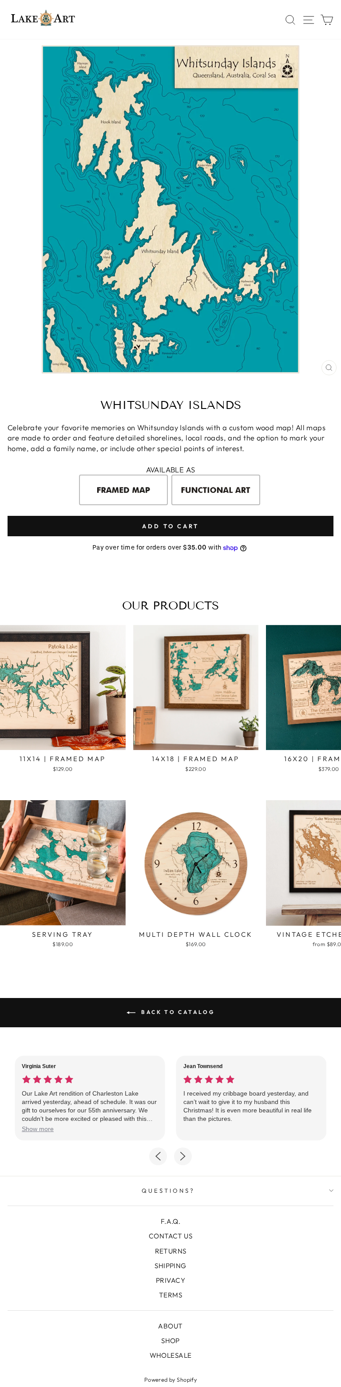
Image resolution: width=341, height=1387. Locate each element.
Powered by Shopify (170, 1379)
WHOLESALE (171, 1355)
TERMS (170, 1295)
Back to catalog (177, 1012)
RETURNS (170, 1251)
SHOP (170, 1340)
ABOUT (170, 1326)
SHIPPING (170, 1265)
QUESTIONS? (168, 1190)
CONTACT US (170, 1236)
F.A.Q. (170, 1221)
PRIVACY (170, 1280)
